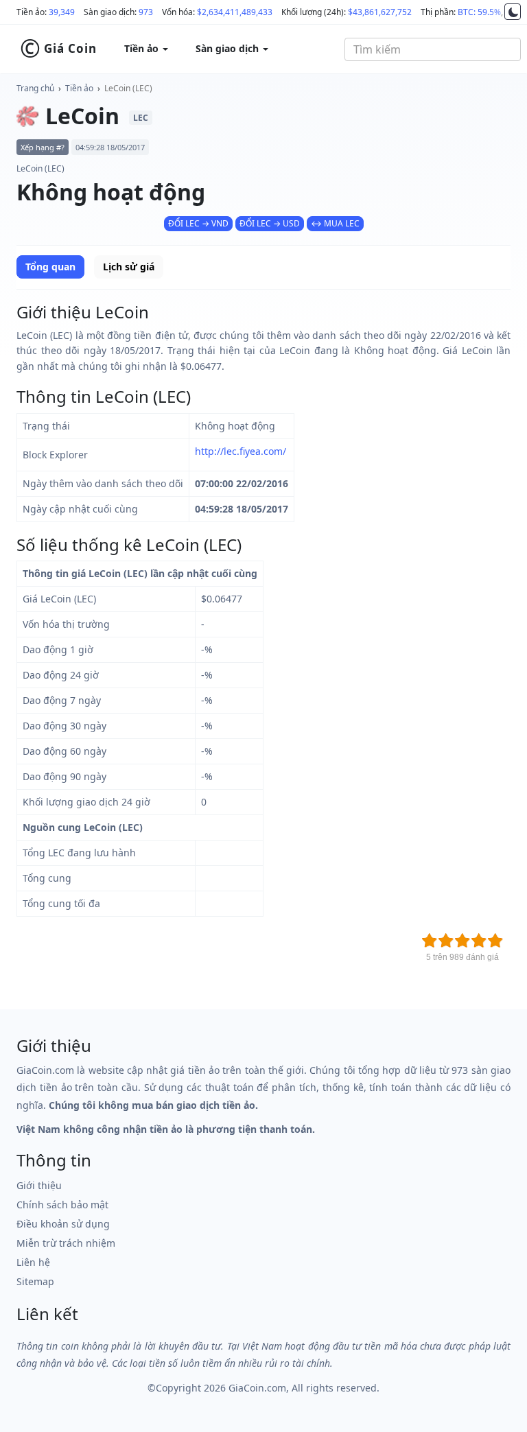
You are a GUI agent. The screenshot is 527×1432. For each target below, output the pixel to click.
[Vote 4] (479, 940)
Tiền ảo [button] (142, 48)
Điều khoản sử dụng (63, 1223)
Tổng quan (50, 266)
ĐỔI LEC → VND (198, 223)
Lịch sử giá (128, 266)
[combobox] (432, 49)
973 (146, 12)
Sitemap (35, 1281)
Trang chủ (35, 88)
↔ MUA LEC (335, 223)
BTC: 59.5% (479, 12)
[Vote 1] (429, 940)
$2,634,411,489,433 (234, 12)
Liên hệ (33, 1262)
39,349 (62, 12)
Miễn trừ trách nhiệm (65, 1242)
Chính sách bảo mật (62, 1204)
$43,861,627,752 (380, 12)
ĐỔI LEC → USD (269, 223)
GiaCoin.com (257, 1387)
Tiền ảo (79, 88)
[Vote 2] (446, 940)
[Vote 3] (462, 940)
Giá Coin (58, 48)
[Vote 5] (495, 940)
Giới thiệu (39, 1185)
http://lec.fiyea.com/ (240, 451)
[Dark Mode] (512, 11)
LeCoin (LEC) (128, 88)
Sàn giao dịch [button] (228, 48)
